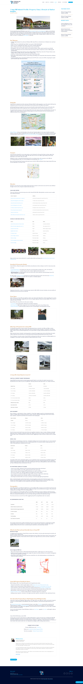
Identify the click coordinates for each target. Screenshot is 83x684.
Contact (70, 2)
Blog (56, 2)
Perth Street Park (14, 305)
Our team (40, 604)
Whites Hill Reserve (13, 132)
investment (34, 31)
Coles (11, 276)
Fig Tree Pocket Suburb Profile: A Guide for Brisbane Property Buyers (66, 30)
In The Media (64, 2)
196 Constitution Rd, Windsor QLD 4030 (16, 674)
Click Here (39, 627)
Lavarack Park (13, 303)
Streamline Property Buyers (16, 604)
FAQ (42, 678)
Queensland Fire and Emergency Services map (42, 586)
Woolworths (51, 275)
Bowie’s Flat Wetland (14, 306)
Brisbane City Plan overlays (16, 591)
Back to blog (13, 659)
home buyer (36, 609)
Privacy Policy (45, 678)
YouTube (33, 629)
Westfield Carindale (19, 275)
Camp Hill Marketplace (15, 269)
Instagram (38, 629)
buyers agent (26, 35)
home (31, 31)
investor (45, 609)
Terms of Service (50, 678)
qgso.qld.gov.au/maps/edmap (45, 587)
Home (43, 2)
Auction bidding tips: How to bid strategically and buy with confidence (66, 24)
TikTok (41, 629)
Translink (40, 159)
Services (51, 2)
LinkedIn (30, 629)
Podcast (59, 2)
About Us (47, 2)
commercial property (41, 31)
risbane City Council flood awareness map (30, 134)
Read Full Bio (18, 654)
